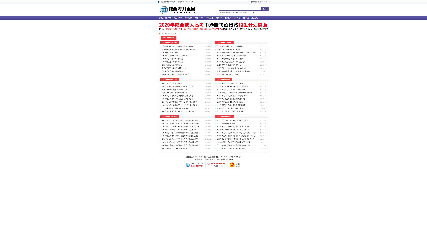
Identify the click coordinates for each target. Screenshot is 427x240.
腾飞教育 (168, 18)
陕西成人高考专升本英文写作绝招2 (174, 71)
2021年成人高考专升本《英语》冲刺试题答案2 (233, 126)
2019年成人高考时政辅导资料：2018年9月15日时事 (179, 105)
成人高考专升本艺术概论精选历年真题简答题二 (178, 46)
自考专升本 (209, 18)
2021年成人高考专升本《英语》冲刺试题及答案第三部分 (236, 133)
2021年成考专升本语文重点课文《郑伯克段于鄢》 (179, 111)
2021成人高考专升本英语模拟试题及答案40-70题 (233, 145)
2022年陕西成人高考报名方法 (172, 65)
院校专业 (219, 18)
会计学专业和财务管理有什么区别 (228, 49)
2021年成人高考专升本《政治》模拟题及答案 (177, 99)
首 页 (161, 18)
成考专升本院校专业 (224, 42)
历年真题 (251, 12)
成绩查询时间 (244, 12)
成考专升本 (188, 18)
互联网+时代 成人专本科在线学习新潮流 (231, 108)
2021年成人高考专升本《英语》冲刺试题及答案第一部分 (236, 139)
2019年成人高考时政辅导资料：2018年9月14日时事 (179, 102)
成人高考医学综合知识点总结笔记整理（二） (177, 89)
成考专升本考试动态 (170, 42)
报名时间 (229, 12)
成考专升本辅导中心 (170, 79)
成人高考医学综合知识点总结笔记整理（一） (177, 93)
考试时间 (235, 12)
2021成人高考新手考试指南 (226, 123)
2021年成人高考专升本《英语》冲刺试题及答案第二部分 (236, 136)
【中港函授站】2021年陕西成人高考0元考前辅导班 (234, 93)
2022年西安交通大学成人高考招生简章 (230, 46)
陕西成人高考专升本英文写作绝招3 (174, 68)
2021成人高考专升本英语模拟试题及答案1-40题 (233, 148)
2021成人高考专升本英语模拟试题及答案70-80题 (233, 142)
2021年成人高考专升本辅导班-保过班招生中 (232, 96)
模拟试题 (246, 18)
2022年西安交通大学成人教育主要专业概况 (231, 56)
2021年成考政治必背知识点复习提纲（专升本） (178, 86)
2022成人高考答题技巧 (170, 52)
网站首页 (173, 33)
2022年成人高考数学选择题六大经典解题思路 (177, 96)
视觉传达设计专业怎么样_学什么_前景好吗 (231, 68)
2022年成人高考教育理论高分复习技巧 (175, 56)
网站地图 (260, 2)
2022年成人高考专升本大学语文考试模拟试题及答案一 (180, 120)
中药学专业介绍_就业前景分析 (227, 74)
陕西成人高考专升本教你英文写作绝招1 (175, 74)
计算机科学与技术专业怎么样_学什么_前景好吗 (233, 71)
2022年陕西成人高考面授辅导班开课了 (230, 83)
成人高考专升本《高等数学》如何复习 (175, 108)
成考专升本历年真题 (170, 116)
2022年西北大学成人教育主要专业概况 (230, 59)
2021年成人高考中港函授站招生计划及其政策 (232, 86)
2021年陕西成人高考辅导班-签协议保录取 (231, 89)
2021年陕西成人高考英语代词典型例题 (230, 102)
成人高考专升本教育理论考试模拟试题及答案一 (233, 120)
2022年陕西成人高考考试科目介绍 (173, 62)
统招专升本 (178, 18)
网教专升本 (199, 18)
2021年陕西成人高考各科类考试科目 (174, 148)
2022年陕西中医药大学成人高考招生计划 (231, 62)
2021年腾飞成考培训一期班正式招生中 (230, 111)
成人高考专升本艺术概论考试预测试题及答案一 (178, 49)
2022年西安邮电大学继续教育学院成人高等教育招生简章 (236, 52)
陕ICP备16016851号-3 (235, 157)
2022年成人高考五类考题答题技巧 (173, 59)
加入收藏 (266, 2)
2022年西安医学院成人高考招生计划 (229, 65)
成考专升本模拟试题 (224, 116)
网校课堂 (254, 2)
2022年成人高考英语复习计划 (172, 83)
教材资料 (228, 18)
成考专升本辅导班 (223, 79)
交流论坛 (254, 18)
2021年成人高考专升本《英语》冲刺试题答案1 (233, 130)
